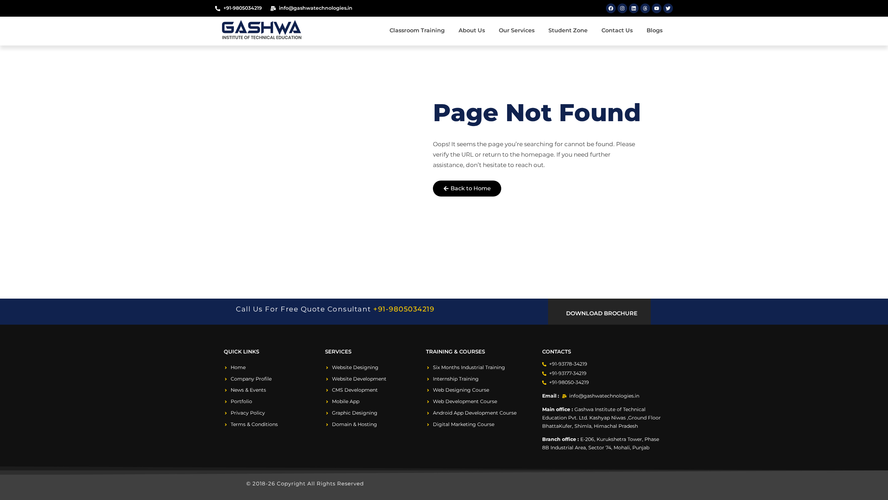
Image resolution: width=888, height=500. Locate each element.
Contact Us (617, 30)
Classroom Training (417, 30)
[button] (599, 313)
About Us (472, 30)
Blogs (655, 30)
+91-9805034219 (403, 309)
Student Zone (568, 30)
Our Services (517, 30)
